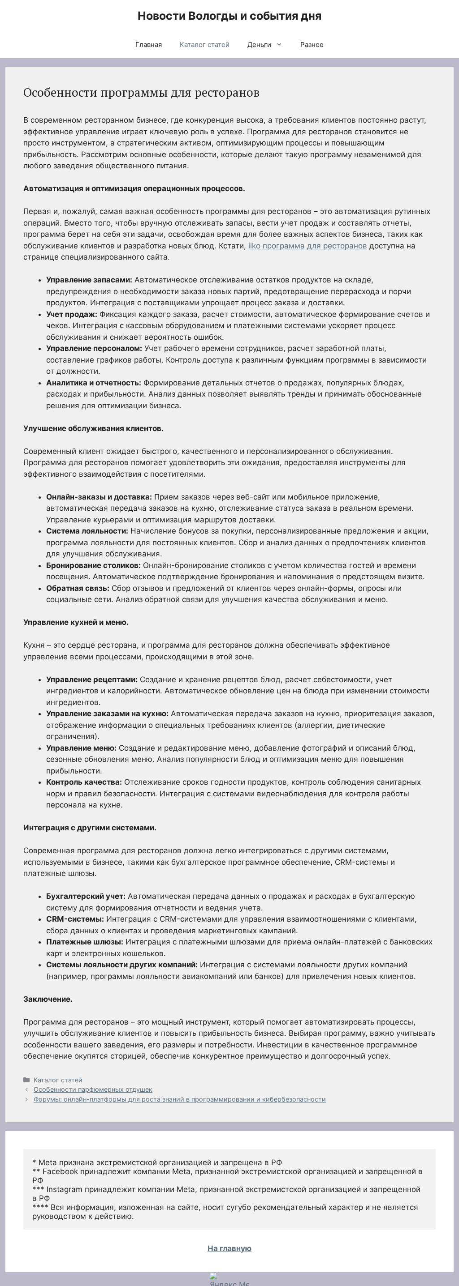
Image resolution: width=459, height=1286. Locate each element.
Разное (312, 44)
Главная (148, 44)
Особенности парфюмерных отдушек (93, 1089)
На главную (229, 1248)
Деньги (259, 44)
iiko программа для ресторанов (307, 245)
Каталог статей (205, 44)
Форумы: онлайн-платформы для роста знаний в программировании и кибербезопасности (180, 1099)
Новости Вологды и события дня (229, 15)
